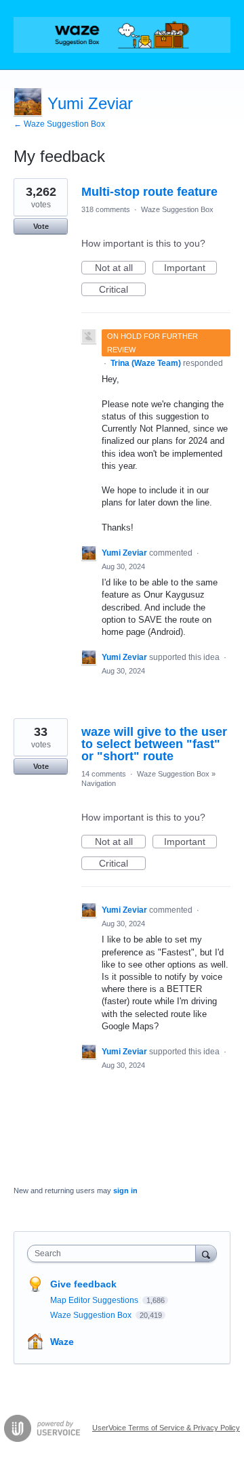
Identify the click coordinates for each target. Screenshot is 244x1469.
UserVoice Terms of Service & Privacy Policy (166, 1428)
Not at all (120, 268)
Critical (122, 290)
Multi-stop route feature (149, 192)
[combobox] (114, 1253)
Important (190, 268)
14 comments (103, 774)
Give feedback (83, 1284)
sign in (125, 1190)
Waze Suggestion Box (177, 209)
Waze (62, 1341)
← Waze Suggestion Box (59, 124)
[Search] (206, 1253)
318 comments (105, 209)
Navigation (98, 783)
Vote (41, 226)
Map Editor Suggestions (95, 1300)
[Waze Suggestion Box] (122, 35)
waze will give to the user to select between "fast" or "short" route (154, 744)
